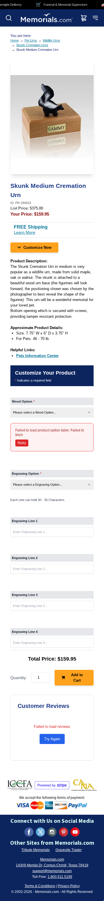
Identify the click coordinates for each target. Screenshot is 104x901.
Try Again (52, 739)
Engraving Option (26, 473)
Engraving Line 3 (25, 595)
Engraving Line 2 (25, 558)
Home (14, 40)
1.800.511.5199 (60, 877)
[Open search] (8, 17)
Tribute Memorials (35, 850)
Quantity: (18, 677)
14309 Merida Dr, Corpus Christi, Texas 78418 (52, 865)
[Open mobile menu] (95, 18)
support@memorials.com (52, 871)
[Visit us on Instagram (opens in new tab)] (52, 832)
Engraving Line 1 (25, 521)
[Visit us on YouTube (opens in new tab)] (75, 832)
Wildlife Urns (51, 40)
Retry (22, 443)
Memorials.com (52, 859)
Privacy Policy (69, 886)
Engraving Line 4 (25, 631)
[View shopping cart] (83, 17)
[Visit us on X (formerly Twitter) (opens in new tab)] (40, 832)
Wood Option (23, 401)
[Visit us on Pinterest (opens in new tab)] (63, 832)
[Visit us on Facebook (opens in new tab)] (29, 832)
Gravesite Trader (68, 850)
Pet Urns (31, 40)
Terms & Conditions (40, 886)
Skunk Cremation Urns (32, 45)
